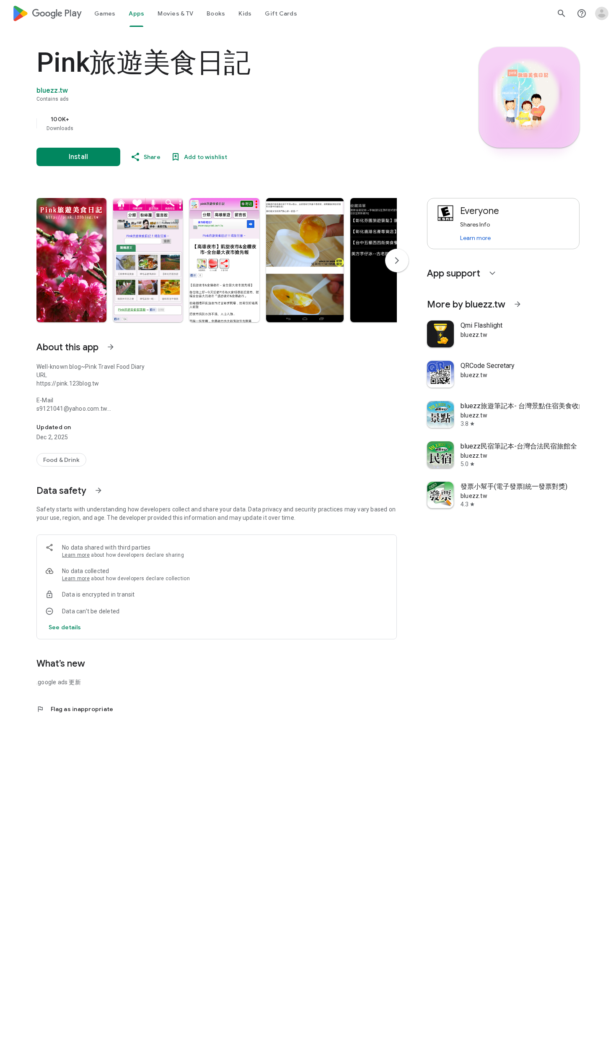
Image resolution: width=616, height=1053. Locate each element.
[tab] (105, 13)
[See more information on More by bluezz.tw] (517, 304)
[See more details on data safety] (65, 627)
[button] (71, 260)
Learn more (76, 555)
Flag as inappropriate (74, 709)
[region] (204, 123)
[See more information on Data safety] (98, 490)
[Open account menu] (602, 13)
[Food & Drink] (61, 460)
